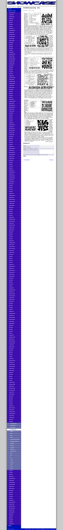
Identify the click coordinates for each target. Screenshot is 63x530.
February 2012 (10, 135)
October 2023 (10, 410)
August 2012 (10, 147)
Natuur (11, 437)
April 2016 (10, 233)
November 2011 (11, 129)
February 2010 (10, 88)
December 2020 (11, 343)
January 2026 (10, 510)
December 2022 (11, 390)
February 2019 (10, 300)
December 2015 (11, 225)
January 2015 (10, 204)
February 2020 (10, 324)
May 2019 (10, 306)
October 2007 (10, 33)
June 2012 (10, 143)
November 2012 (11, 153)
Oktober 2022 (10, 386)
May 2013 (10, 164)
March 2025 (10, 491)
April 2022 (10, 375)
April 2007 (10, 21)
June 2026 (10, 520)
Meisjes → (52, 159)
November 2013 (11, 176)
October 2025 (10, 504)
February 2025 (10, 489)
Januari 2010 (10, 86)
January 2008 (10, 39)
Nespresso (12, 443)
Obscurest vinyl (13, 451)
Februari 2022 (10, 371)
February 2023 (10, 394)
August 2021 (10, 359)
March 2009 (10, 66)
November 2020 (11, 341)
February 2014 (10, 182)
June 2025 (10, 496)
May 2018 (10, 282)
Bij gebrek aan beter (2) (14, 441)
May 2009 (10, 70)
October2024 (10, 481)
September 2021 (11, 361)
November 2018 (11, 294)
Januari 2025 (10, 487)
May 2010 (10, 94)
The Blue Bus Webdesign (40, 529)
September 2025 (11, 502)
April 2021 (10, 351)
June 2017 (10, 261)
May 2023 (10, 400)
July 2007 (10, 27)
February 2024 (10, 418)
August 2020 (10, 335)
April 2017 (10, 257)
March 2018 (10, 278)
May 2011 (10, 117)
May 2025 (10, 494)
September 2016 (11, 243)
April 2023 (10, 398)
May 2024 (10, 471)
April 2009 (10, 68)
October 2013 (10, 174)
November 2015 (11, 221)
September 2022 (11, 384)
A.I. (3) (11, 460)
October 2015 (10, 223)
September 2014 (11, 196)
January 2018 (10, 274)
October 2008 (10, 56)
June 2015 (10, 213)
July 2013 (10, 168)
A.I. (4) (11, 464)
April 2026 (10, 516)
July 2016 (10, 239)
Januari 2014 (10, 180)
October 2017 (10, 268)
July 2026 (10, 522)
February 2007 (10, 17)
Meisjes (11, 431)
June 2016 (10, 237)
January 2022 (10, 369)
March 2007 (10, 19)
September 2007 (11, 31)
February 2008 (10, 41)
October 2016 (10, 245)
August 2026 (10, 524)
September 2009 (11, 78)
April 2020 (10, 327)
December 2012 (11, 154)
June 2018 (10, 284)
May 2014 (10, 188)
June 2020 (10, 331)
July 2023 (10, 404)
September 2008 (11, 54)
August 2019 (10, 312)
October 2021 (10, 363)
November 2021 (11, 365)
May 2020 (10, 329)
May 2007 (10, 23)
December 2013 (11, 178)
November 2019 (11, 318)
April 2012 (10, 139)
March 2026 (10, 514)
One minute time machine (14, 439)
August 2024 (10, 477)
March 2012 (10, 137)
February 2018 (10, 276)
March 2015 (10, 208)
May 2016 (10, 235)
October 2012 (10, 151)
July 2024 (10, 475)
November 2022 (11, 388)
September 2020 (11, 337)
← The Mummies (26, 159)
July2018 (9, 286)
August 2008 (10, 52)
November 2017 (11, 270)
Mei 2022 (9, 377)
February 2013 (10, 158)
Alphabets (9, 526)
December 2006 (11, 13)
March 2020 (10, 325)
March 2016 (10, 231)
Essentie (11, 445)
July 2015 (10, 215)
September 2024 (11, 479)
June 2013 (10, 166)
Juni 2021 (10, 355)
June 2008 (10, 48)
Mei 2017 (9, 259)
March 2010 (10, 90)
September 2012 (11, 149)
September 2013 (11, 172)
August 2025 (10, 500)
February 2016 (10, 229)
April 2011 (10, 115)
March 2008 (10, 42)
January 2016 (10, 227)
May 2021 (10, 353)
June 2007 (10, 25)
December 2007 (11, 37)
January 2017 (10, 251)
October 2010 (10, 103)
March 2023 (10, 396)
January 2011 (10, 109)
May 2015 (10, 211)
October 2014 (10, 198)
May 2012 (10, 141)
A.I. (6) (11, 468)
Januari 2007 (10, 15)
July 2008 (10, 50)
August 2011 (10, 123)
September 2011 (11, 125)
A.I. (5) (11, 466)
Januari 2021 (10, 345)
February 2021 (10, 347)
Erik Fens (12, 462)
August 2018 (10, 288)
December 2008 (11, 60)
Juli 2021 (9, 357)
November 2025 (11, 506)
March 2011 (10, 113)
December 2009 (11, 84)
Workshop (12, 449)
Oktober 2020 (10, 339)
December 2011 (11, 131)
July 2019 (10, 310)
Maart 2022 (10, 373)
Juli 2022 (9, 381)
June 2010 (10, 96)
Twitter (48, 529)
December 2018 (11, 296)
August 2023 (10, 406)
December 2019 (11, 320)
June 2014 (10, 190)
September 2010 (11, 101)
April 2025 (10, 493)
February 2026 (10, 512)
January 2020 (10, 322)
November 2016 (11, 247)
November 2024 (11, 483)
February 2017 (10, 253)
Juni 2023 (10, 402)
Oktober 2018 (10, 292)
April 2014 (10, 186)
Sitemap (29, 529)
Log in (33, 529)
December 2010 (11, 107)
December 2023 (11, 414)
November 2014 (11, 200)
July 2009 (10, 74)
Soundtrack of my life (11, 11)
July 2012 (10, 145)
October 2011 (10, 127)
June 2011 (10, 119)
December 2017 (11, 272)
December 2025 (11, 508)
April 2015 (10, 210)
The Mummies (12, 425)
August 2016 (10, 241)
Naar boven (53, 529)
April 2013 (10, 162)
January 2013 (10, 156)
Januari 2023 (10, 392)
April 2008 (10, 44)
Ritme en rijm (12, 427)
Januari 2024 (10, 416)
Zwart (11, 435)
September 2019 (11, 314)
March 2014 (10, 184)
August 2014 (10, 194)
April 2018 (10, 280)
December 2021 (11, 367)
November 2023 (11, 412)
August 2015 (10, 217)
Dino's (11, 433)
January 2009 (10, 62)
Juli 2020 (9, 333)
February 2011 (10, 111)
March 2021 (10, 349)
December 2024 (11, 485)
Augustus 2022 (11, 382)
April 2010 (10, 92)
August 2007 (10, 29)
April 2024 (10, 422)
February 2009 (10, 64)
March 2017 (10, 255)
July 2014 (10, 192)
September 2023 (11, 408)
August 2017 (10, 265)
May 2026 (10, 518)
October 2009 (10, 80)
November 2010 (11, 105)
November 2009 (11, 82)
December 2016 (11, 249)
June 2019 (10, 308)
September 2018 (11, 290)
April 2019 (10, 304)
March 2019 (10, 302)
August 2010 (10, 99)
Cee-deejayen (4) (13, 423)
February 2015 (10, 206)
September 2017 (11, 267)
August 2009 (10, 76)
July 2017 (10, 263)
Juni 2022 (10, 379)
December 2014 (11, 202)
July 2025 (10, 498)
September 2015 (11, 219)
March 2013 (10, 160)
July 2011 (10, 121)
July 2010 (10, 98)
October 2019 (10, 316)
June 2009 (10, 72)
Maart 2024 (10, 420)
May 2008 (10, 46)
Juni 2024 (10, 473)
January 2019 (10, 298)
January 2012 (10, 133)
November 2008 (11, 58)
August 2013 (10, 170)
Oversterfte (12, 447)
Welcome (9, 9)
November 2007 (11, 35)
